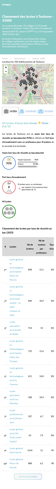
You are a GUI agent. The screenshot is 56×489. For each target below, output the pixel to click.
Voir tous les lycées (28, 476)
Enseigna (6, 4)
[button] (34, 83)
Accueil (4, 58)
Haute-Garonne (19, 58)
